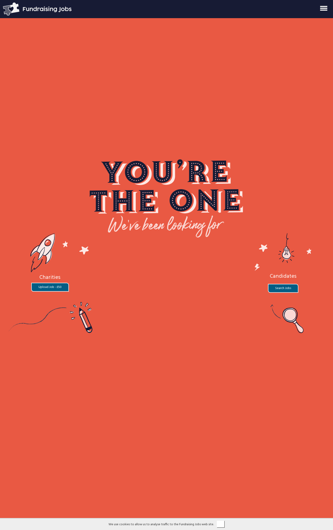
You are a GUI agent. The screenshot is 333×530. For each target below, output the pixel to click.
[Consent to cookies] (221, 524)
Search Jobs (283, 288)
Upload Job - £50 (50, 287)
